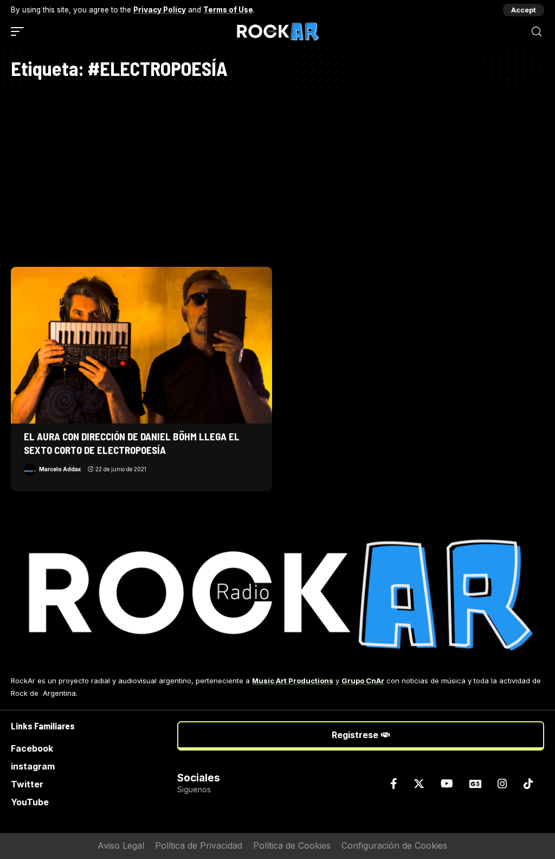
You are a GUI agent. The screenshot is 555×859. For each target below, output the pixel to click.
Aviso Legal (121, 845)
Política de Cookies (292, 845)
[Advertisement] (277, 175)
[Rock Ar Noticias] (277, 31)
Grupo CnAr (362, 680)
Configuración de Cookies (394, 845)
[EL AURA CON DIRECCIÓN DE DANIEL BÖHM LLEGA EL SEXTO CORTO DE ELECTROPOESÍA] (141, 345)
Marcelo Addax (60, 469)
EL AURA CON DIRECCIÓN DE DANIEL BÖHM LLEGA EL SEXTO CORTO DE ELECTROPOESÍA (132, 443)
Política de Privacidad (198, 845)
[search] (536, 31)
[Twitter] (419, 783)
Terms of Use (228, 9)
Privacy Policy (159, 9)
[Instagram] (502, 783)
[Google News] (475, 783)
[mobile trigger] (20, 31)
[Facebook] (393, 783)
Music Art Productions (292, 680)
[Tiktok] (528, 783)
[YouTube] (447, 783)
